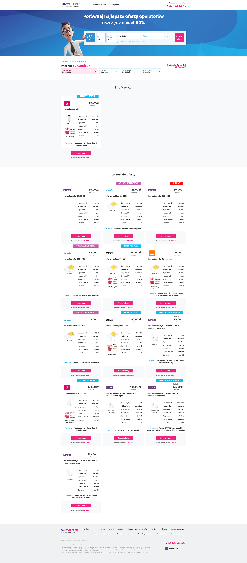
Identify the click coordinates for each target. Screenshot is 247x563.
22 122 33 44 (87, 157)
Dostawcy (95, 534)
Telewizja (164, 529)
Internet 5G (75, 61)
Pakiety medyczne (177, 529)
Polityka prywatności (145, 534)
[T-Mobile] (72, 103)
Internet (102, 529)
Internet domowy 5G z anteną (75, 393)
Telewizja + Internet (116, 529)
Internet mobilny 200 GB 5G (74, 259)
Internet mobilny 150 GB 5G (74, 196)
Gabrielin (83, 61)
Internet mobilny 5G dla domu (160, 259)
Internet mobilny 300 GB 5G (117, 259)
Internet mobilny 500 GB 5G (159, 196)
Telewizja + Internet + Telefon (137, 529)
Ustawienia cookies (177, 534)
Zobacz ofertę (81, 153)
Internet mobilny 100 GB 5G (116, 196)
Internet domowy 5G (71, 109)
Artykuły (115, 5)
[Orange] (157, 253)
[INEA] (115, 190)
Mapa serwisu (162, 534)
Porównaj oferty (99, 5)
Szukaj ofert (179, 38)
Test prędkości (107, 534)
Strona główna (65, 61)
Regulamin (130, 534)
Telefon (153, 529)
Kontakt (119, 534)
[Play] (72, 190)
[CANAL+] (115, 253)
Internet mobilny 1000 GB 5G (117, 326)
